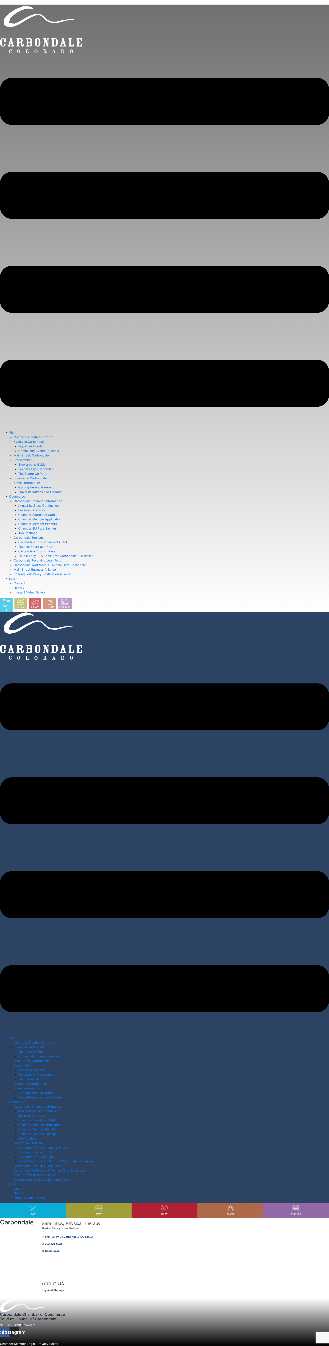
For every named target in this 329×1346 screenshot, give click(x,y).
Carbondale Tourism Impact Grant (42, 542)
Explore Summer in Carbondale (22, 2)
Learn (13, 579)
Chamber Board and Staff (36, 515)
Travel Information (27, 483)
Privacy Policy (48, 1344)
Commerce (17, 496)
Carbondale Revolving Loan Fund (37, 560)
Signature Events (30, 446)
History (19, 588)
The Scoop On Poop (32, 473)
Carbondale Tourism (28, 537)
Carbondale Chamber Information (38, 501)
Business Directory (31, 510)
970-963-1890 (10, 1325)
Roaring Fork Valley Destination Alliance (42, 574)
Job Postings (27, 533)
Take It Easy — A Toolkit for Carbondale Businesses (55, 556)
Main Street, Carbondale (31, 455)
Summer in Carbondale (30, 478)
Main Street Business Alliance (35, 569)
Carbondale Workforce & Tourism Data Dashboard (50, 565)
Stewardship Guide (32, 464)
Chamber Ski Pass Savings (37, 528)
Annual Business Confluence (38, 505)
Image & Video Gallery (30, 592)
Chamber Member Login (17, 1344)
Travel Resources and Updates (40, 492)
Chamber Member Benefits (37, 524)
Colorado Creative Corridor (34, 437)
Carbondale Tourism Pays (36, 551)
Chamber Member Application (39, 519)
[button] (164, 242)
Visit (12, 432)
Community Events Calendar (38, 451)
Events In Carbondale (29, 442)
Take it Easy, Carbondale (36, 469)
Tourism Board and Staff (36, 547)
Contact (19, 583)
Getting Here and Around (36, 487)
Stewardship (23, 460)
